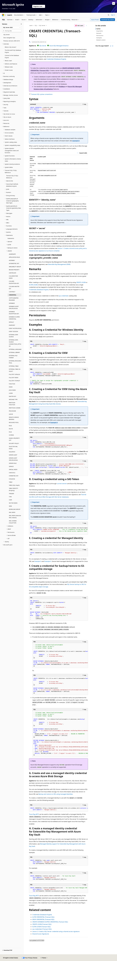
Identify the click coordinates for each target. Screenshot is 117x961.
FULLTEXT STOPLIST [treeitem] (14, 380)
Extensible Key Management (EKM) (59, 264)
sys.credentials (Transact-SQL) (42, 929)
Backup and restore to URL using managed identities (56, 794)
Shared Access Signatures (40, 934)
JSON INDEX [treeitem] (12, 390)
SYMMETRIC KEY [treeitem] (13, 476)
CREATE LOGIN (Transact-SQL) (41, 924)
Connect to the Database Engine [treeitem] (12, 56)
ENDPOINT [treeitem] (12, 325)
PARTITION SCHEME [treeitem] (14, 408)
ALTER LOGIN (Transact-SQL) (41, 927)
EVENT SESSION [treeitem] (13, 331)
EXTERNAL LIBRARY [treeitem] (14, 352)
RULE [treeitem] (10, 432)
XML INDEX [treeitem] (12, 512)
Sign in (113, 15)
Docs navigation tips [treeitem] (9, 37)
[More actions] (86, 25)
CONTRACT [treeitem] (12, 292)
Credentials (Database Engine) (56, 59)
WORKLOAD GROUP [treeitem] (14, 509)
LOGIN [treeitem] (11, 393)
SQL (36, 25)
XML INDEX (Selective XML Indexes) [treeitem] (15, 516)
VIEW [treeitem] (10, 506)
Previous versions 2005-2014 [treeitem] (11, 41)
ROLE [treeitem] (10, 425)
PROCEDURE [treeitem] (12, 411)
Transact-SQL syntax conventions (42, 94)
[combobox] (11, 27)
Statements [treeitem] (11, 238)
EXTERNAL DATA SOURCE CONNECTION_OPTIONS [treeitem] (15, 343)
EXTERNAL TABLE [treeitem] (14, 366)
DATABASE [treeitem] (12, 303)
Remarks (98, 33)
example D (75, 141)
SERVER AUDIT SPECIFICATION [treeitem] (13, 459)
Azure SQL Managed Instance (58, 46)
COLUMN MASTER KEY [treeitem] (14, 287)
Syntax (98, 29)
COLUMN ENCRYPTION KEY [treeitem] (14, 282)
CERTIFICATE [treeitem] (12, 273)
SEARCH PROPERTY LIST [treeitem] (14, 439)
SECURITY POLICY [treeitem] (14, 443)
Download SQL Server (107, 19)
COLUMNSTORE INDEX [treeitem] (13, 277)
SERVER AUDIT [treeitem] (13, 455)
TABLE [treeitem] (10, 482)
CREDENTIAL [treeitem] (12, 295)
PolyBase (62, 86)
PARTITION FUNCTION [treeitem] (12, 404)
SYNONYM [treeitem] (12, 479)
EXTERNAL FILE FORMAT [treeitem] (13, 357)
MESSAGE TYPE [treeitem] (13, 399)
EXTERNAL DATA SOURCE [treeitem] (13, 336)
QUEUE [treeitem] (11, 414)
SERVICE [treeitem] (11, 466)
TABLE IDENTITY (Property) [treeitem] (13, 489)
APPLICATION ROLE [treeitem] (14, 257)
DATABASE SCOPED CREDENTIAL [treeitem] (14, 318)
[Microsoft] (3, 15)
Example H (54, 422)
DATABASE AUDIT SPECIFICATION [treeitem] (14, 307)
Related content (100, 40)
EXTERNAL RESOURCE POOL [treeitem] (15, 362)
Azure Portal (95, 19)
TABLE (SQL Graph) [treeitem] (14, 485)
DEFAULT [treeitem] (11, 322)
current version (62, 483)
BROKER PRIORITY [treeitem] (14, 270)
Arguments (99, 31)
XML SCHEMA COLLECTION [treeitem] (13, 522)
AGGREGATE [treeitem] (12, 254)
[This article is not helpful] (113, 46)
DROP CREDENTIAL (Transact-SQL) (43, 919)
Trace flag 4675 (34, 814)
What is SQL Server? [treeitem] (10, 47)
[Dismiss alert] (113, 3)
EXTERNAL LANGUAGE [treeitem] (15, 349)
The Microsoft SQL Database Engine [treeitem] (13, 51)
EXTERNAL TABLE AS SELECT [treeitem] (14, 370)
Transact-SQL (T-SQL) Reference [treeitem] (12, 177)
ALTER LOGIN (33, 285)
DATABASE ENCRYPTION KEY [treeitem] (14, 313)
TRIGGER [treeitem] (11, 493)
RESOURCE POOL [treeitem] (14, 422)
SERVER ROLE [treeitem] (13, 463)
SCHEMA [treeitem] (11, 435)
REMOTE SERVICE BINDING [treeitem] (14, 418)
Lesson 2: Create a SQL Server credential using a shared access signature (55, 931)
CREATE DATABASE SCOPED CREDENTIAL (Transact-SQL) (50, 922)
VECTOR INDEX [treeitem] (13, 503)
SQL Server (42, 25)
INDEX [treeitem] (11, 387)
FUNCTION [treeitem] (12, 384)
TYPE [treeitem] (10, 497)
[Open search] (108, 15)
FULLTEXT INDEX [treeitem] (13, 377)
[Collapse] (21, 24)
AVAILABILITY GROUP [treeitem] (15, 266)
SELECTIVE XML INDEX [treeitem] (13, 447)
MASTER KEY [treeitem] (12, 396)
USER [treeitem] (10, 500)
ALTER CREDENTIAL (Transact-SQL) (43, 917)
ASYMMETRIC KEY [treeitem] (14, 263)
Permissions (99, 35)
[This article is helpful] (111, 46)
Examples (99, 38)
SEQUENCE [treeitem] (12, 452)
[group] (58, 176)
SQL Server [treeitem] (6, 34)
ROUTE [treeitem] (11, 429)
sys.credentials (63, 296)
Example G (37, 561)
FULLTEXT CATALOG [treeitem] (14, 374)
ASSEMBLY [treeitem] (12, 260)
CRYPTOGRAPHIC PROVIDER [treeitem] (14, 299)
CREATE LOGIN (81, 282)
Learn (31, 25)
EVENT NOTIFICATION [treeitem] (15, 328)
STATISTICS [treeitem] (12, 473)
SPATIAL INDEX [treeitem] (13, 469)
